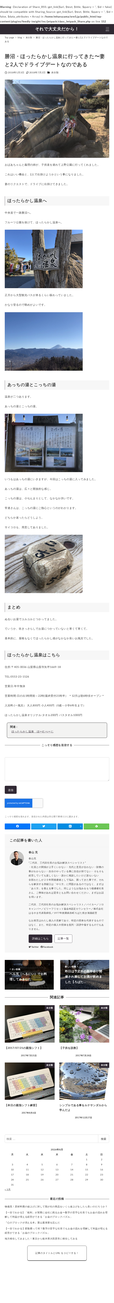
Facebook (48, 947)
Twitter (35, 947)
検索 (103, 1139)
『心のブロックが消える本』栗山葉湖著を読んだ (32, 1222)
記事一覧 (63, 938)
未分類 (55, 72)
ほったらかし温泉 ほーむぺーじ (32, 731)
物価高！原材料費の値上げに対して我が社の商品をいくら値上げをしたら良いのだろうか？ (56, 1206)
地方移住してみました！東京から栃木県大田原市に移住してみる (41, 1239)
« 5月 (8, 1189)
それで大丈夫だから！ (57, 29)
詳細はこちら (40, 938)
